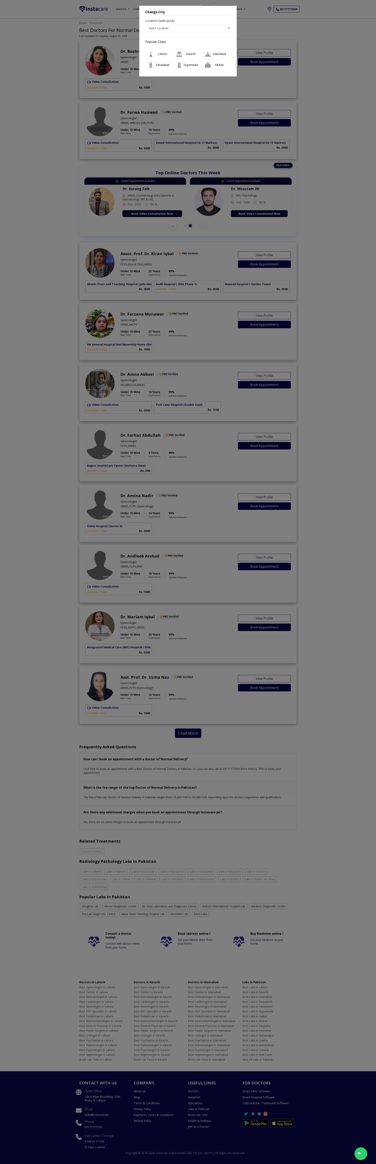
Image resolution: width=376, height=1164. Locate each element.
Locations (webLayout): (160, 21)
